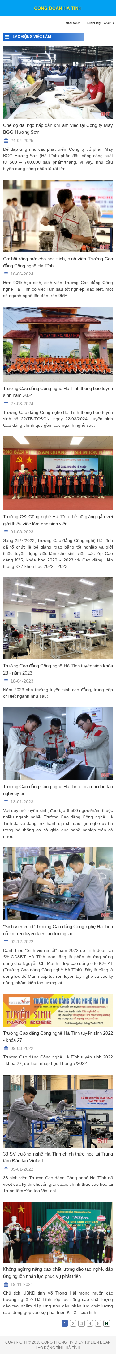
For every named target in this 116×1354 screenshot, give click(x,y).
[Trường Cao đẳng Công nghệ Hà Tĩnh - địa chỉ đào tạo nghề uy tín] (58, 743)
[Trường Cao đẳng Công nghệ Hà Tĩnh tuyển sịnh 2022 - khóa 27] (58, 1010)
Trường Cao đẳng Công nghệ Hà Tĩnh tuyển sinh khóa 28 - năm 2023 (58, 669)
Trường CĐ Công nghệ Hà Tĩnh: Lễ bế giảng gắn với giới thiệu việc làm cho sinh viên (58, 520)
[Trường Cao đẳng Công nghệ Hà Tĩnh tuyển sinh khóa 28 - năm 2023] (58, 618)
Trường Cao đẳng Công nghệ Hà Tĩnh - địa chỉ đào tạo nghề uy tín (58, 790)
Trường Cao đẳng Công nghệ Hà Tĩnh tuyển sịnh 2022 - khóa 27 (58, 1036)
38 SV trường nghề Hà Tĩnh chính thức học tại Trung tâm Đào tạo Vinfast (58, 1157)
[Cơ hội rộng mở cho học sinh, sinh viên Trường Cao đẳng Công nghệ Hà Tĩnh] (58, 216)
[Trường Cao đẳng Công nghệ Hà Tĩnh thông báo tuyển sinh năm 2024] (58, 344)
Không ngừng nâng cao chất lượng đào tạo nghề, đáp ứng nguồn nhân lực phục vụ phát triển (58, 1272)
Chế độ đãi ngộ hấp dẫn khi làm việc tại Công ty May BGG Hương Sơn (58, 129)
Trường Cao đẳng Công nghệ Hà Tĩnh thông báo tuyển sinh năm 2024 (58, 392)
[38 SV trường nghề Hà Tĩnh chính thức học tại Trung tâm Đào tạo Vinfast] (58, 1111)
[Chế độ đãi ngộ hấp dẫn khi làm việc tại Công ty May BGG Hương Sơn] (58, 82)
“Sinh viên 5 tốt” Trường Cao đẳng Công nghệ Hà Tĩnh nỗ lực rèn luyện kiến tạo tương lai (58, 930)
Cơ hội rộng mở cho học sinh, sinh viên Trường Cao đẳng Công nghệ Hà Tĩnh (58, 262)
